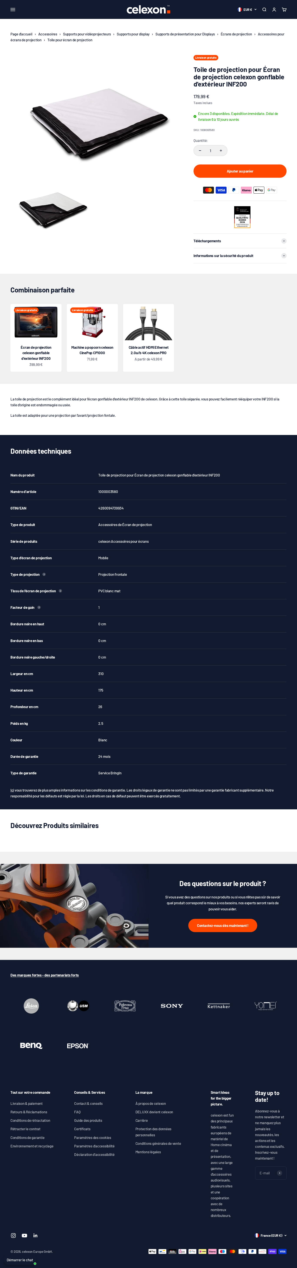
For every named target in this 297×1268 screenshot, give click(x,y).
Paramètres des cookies (92, 1137)
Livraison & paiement (26, 1103)
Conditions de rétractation (30, 1120)
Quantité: (201, 140)
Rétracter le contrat (25, 1129)
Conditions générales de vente (158, 1143)
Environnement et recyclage (31, 1146)
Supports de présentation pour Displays (185, 34)
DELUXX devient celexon (154, 1112)
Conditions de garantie (27, 1137)
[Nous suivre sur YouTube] (24, 1235)
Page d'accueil (21, 34)
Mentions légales (148, 1152)
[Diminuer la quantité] (200, 150)
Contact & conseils (88, 1103)
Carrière (141, 1120)
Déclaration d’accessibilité (94, 1154)
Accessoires (47, 34)
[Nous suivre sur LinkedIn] (35, 1235)
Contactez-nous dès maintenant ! (223, 925)
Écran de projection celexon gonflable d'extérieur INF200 (36, 352)
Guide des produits (88, 1120)
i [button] (60, 591)
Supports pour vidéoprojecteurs (87, 34)
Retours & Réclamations (28, 1112)
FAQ (77, 1112)
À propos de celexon (150, 1103)
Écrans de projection (236, 34)
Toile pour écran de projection (69, 40)
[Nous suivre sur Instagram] (13, 1235)
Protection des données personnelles (153, 1132)
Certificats (82, 1129)
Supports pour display (133, 34)
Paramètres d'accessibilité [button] (94, 1146)
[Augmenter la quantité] (221, 150)
